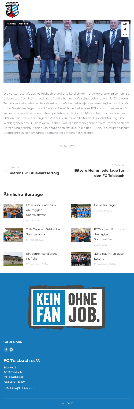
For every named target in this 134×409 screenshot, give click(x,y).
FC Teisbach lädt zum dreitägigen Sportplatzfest (41, 210)
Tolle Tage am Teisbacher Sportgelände (43, 232)
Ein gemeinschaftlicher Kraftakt (42, 256)
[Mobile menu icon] (127, 10)
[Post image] (13, 211)
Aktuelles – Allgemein (17, 24)
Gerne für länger (105, 205)
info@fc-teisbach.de (23, 388)
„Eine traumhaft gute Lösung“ (109, 256)
